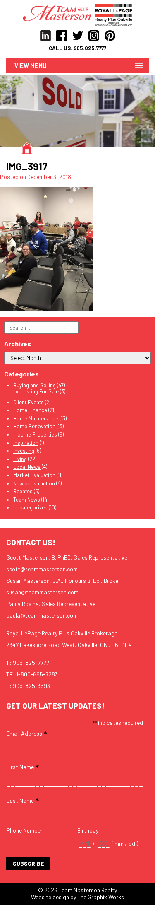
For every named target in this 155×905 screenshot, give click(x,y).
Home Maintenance (35, 418)
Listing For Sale (40, 391)
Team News (26, 499)
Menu (38, 65)
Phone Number (24, 830)
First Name (22, 766)
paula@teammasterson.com (42, 615)
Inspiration (25, 442)
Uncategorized (30, 507)
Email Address (26, 733)
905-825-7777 (31, 662)
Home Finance (30, 410)
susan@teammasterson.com (42, 592)
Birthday (87, 830)
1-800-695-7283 (37, 674)
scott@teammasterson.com (42, 568)
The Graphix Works (100, 896)
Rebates (23, 491)
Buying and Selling (34, 385)
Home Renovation (34, 426)
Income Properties (35, 434)
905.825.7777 (90, 48)
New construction (34, 483)
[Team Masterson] (59, 12)
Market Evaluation (34, 475)
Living (20, 459)
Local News (27, 466)
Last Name (22, 800)
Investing (23, 450)
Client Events (28, 402)
